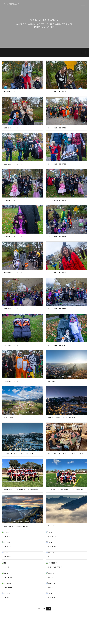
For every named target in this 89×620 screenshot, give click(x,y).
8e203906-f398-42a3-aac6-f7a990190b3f (66, 454)
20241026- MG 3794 (57, 345)
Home (4, 52)
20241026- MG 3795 (13, 381)
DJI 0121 (52, 546)
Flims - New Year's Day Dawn (18, 454)
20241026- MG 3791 (57, 309)
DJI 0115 (8, 546)
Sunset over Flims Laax (16, 526)
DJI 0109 (8, 536)
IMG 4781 (52, 577)
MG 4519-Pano (55, 567)
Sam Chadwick (12, 4)
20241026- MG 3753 (57, 164)
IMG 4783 (8, 587)
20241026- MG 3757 (13, 200)
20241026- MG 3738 (13, 128)
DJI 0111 (52, 536)
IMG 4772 (8, 577)
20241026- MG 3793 (13, 345)
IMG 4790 (52, 587)
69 (44, 608)
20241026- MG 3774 (57, 236)
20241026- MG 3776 (13, 273)
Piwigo (47, 616)
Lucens (51, 381)
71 (53, 608)
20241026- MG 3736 (57, 92)
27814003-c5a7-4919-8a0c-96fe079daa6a (22, 490)
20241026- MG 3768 (13, 236)
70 (49, 608)
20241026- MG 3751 (57, 128)
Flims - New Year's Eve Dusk (62, 417)
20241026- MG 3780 (57, 272)
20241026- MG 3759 (57, 200)
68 (39, 608)
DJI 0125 (52, 597)
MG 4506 (8, 567)
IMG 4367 (52, 526)
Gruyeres (8, 417)
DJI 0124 (8, 597)
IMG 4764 (52, 557)
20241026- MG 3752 (13, 164)
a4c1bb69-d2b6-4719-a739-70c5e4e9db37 (66, 490)
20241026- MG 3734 (13, 92)
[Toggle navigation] (83, 4)
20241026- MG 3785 (13, 309)
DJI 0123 (8, 557)
